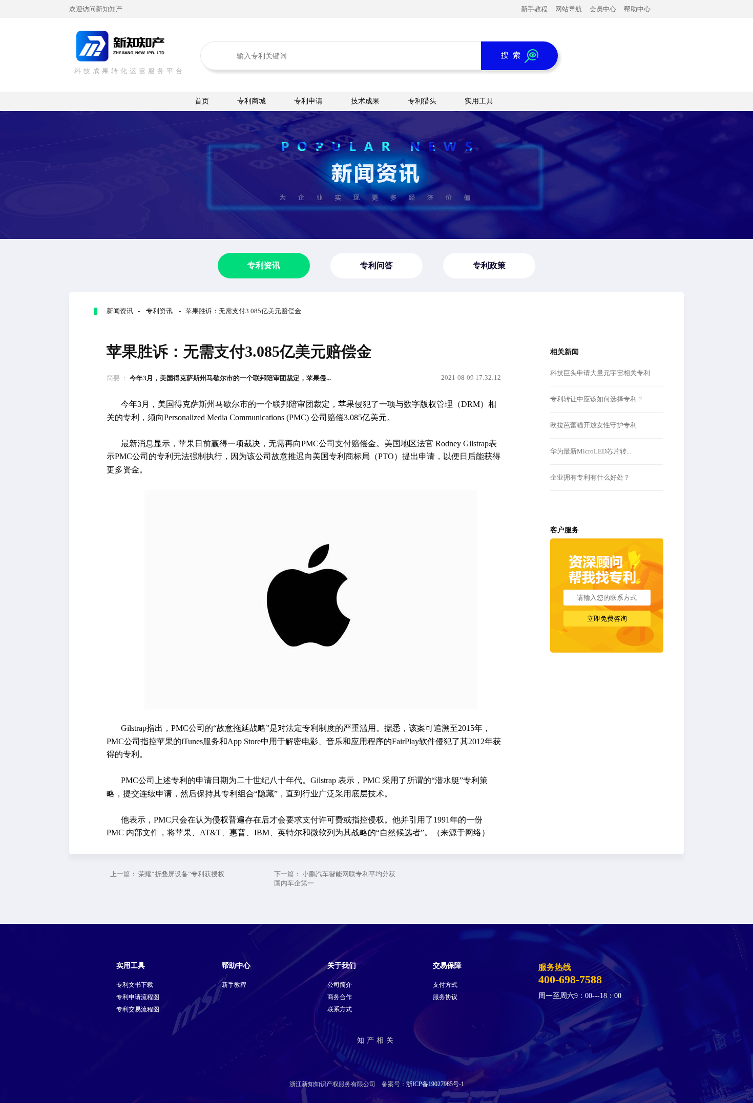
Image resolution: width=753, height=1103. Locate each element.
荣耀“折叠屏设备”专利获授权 (181, 874)
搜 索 (513, 55)
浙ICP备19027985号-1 (435, 1084)
